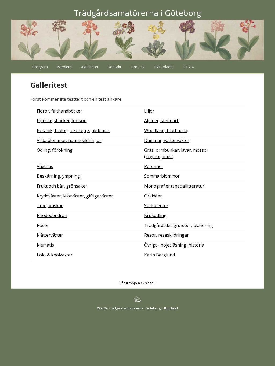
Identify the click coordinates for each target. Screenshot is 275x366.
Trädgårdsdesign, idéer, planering (178, 225)
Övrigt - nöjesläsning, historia (174, 245)
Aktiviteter (90, 66)
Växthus (45, 166)
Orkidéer (153, 196)
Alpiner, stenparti (161, 121)
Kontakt (114, 66)
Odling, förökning (55, 150)
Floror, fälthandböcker (59, 111)
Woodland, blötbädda (165, 130)
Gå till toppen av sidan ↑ (137, 283)
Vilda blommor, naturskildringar (69, 140)
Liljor (149, 111)
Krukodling (155, 215)
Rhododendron (52, 215)
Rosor (43, 225)
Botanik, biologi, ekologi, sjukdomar (73, 130)
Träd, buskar (50, 205)
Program (40, 66)
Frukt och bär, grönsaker (62, 186)
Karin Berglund (159, 255)
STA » (188, 66)
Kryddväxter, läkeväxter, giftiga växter (75, 196)
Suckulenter (156, 205)
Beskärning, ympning (58, 176)
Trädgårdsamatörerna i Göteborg (137, 12)
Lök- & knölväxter (55, 255)
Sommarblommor (162, 176)
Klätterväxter (50, 235)
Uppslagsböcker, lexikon (61, 121)
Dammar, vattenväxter (166, 140)
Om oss (137, 66)
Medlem (64, 66)
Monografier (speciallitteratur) (175, 186)
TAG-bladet (164, 66)
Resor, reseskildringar (166, 235)
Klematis (45, 245)
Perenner (153, 166)
